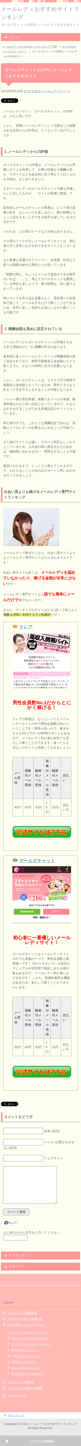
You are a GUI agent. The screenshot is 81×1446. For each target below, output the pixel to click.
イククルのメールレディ (26, 1356)
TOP (29, 46)
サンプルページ (16, 1395)
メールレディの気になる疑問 (24, 1388)
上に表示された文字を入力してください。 (33, 1232)
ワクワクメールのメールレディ (30, 1338)
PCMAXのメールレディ (25, 1350)
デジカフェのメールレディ (27, 1373)
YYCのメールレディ (23, 1362)
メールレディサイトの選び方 (24, 1318)
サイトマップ (16, 1415)
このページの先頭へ (42, 1441)
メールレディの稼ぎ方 (20, 1382)
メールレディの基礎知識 (22, 1313)
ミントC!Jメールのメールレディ (30, 1344)
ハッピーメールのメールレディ (30, 1332)
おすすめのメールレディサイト (47, 91)
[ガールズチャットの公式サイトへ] (41, 1072)
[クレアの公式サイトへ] (41, 832)
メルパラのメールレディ (26, 1367)
